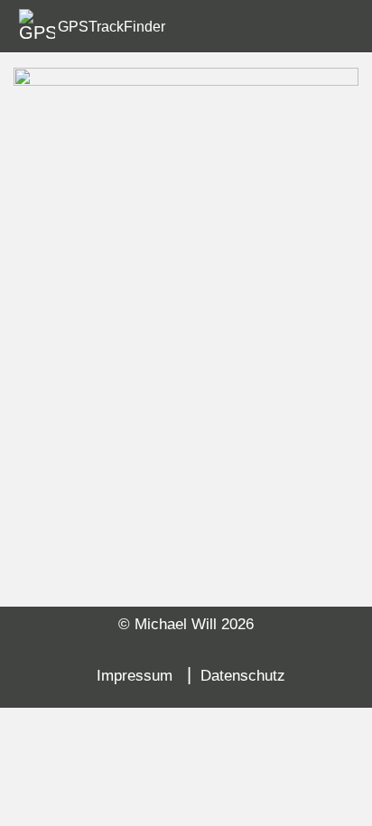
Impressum (134, 675)
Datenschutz (242, 675)
